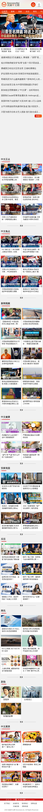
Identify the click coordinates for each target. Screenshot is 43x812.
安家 (20, 11)
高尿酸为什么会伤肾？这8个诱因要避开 (10, 436)
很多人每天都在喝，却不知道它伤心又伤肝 (31, 650)
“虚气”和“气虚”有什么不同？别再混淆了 (11, 456)
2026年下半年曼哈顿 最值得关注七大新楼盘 (31, 487)
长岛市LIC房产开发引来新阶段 (11, 487)
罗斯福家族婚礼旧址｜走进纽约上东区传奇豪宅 (31, 527)
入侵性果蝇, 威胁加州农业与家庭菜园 (10, 670)
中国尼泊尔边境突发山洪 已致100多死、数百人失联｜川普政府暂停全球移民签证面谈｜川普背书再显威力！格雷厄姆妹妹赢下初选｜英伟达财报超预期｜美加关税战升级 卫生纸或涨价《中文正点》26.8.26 (11, 198)
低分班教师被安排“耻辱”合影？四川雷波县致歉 (21, 63)
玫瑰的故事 (8, 716)
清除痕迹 (25, 806)
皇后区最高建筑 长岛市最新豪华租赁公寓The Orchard (11, 527)
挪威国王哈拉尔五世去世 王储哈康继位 (18, 68)
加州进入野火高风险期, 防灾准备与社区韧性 (31, 630)
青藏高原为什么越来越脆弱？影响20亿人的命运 (21, 79)
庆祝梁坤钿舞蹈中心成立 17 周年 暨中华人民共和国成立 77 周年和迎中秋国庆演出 (32, 670)
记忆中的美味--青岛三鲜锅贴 (32, 765)
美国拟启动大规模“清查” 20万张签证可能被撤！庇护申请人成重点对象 (36, 50)
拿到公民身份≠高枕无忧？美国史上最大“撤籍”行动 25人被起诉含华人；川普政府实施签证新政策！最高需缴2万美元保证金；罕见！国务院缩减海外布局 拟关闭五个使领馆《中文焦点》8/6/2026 (32, 270)
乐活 (27, 11)
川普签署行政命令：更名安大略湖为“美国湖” (31, 362)
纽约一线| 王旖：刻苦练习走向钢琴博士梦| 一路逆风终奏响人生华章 (31, 558)
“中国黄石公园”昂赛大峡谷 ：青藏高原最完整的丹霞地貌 (32, 342)
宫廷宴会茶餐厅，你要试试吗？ (10, 785)
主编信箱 (16, 806)
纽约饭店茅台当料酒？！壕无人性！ (8, 746)
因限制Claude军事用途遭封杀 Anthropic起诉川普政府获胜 (21, 95)
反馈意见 (16, 803)
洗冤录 (6, 699)
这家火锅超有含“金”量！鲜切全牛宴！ (11, 765)
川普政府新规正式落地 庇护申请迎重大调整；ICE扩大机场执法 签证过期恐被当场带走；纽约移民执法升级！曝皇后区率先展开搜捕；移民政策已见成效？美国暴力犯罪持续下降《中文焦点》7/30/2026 (10, 290)
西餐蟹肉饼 (27, 745)
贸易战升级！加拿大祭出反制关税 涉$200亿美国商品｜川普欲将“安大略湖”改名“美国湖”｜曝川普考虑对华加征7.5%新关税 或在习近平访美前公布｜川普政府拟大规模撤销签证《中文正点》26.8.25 (31, 198)
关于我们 (7, 803)
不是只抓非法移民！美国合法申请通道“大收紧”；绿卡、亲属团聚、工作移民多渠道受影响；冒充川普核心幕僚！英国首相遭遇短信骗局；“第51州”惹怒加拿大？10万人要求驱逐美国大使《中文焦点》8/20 (32, 250)
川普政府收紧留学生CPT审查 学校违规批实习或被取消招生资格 (11, 342)
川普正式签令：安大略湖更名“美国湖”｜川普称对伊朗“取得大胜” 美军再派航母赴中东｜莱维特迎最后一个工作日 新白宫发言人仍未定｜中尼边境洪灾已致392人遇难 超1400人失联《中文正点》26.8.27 (32, 178)
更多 (38, 116)
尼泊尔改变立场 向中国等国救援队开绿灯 (19, 84)
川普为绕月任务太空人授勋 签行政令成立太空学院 (21, 112)
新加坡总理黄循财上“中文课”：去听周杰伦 (20, 90)
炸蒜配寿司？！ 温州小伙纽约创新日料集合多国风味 (31, 785)
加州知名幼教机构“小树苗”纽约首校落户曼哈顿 (10, 558)
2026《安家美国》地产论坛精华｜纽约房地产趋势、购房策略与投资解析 (31, 507)
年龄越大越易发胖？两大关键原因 (31, 456)
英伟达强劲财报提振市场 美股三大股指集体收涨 (10, 382)
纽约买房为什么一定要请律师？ (31, 598)
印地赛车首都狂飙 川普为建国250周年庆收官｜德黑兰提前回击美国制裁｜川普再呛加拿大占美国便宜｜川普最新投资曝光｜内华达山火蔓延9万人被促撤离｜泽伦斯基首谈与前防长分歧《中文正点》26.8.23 (31, 218)
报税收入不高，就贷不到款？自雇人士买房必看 (10, 598)
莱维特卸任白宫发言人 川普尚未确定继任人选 (10, 402)
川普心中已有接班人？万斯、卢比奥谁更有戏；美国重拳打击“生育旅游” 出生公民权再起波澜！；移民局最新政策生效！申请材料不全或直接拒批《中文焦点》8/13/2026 (11, 270)
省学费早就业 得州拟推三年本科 (31, 402)
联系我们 (25, 803)
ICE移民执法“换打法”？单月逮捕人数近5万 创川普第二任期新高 (21, 50)
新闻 (12, 11)
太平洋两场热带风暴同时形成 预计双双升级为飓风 (21, 106)
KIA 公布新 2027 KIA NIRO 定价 (11, 650)
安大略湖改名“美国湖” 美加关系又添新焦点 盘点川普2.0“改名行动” (7, 50)
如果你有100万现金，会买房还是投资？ (10, 578)
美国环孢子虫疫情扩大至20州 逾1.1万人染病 (21, 101)
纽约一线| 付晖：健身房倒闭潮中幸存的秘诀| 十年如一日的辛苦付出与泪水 (31, 578)
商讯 (35, 11)
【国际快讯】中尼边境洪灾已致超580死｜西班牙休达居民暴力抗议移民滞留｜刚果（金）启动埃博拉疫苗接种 (10, 323)
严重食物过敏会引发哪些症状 (31, 436)
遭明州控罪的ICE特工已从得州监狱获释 (11, 362)
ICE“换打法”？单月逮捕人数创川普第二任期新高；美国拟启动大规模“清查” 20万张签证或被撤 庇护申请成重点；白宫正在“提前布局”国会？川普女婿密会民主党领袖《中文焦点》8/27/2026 (11, 250)
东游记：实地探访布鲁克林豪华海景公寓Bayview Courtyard (11, 507)
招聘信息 (34, 803)
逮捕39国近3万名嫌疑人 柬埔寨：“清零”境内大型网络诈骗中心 (21, 57)
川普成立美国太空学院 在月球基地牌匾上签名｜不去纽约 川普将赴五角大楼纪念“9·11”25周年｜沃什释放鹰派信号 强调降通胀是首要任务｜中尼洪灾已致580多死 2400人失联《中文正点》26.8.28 (11, 178)
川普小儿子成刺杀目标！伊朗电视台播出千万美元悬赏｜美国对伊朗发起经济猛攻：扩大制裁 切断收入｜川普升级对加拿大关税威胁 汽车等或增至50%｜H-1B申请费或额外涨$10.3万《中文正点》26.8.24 (10, 218)
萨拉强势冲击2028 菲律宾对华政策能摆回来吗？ (21, 73)
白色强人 (28, 699)
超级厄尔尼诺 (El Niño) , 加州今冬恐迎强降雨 (11, 630)
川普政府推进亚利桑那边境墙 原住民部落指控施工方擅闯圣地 (31, 323)
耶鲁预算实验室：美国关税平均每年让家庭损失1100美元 (31, 382)
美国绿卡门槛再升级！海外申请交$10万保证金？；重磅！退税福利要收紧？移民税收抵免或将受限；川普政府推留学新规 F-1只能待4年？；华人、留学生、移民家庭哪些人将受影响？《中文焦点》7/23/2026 (31, 290)
